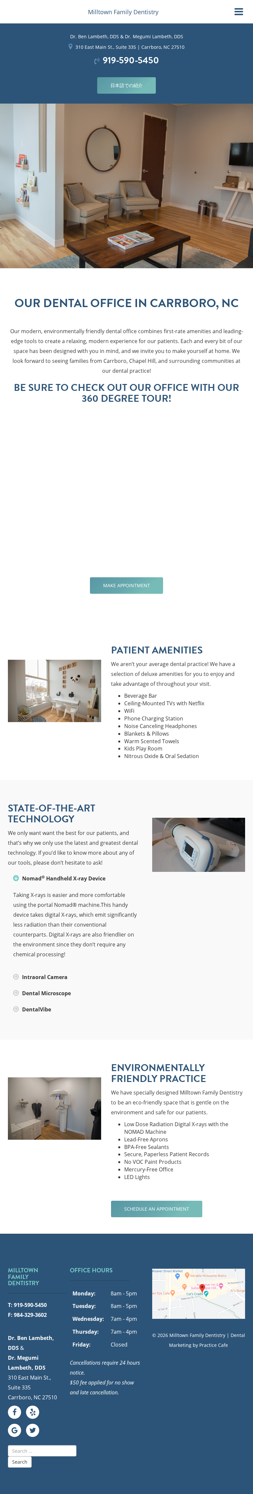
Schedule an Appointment (156, 1209)
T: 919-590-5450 (27, 1305)
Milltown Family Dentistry (123, 12)
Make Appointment (126, 585)
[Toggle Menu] (239, 11)
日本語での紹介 (126, 85)
